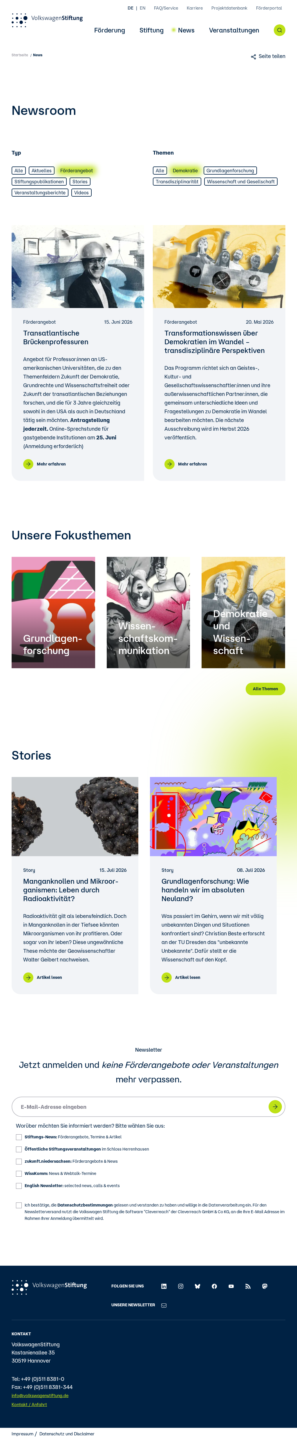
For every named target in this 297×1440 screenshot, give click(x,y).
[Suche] (279, 30)
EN (142, 8)
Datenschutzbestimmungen (85, 1205)
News (186, 30)
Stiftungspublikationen (39, 181)
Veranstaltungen (234, 30)
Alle (19, 170)
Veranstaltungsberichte (40, 192)
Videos (81, 192)
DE (130, 8)
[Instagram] (180, 1286)
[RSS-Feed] (247, 1286)
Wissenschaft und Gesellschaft (241, 181)
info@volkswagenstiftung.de (40, 1395)
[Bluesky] (197, 1286)
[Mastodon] (264, 1286)
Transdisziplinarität (177, 181)
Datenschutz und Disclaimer (67, 1433)
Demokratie (185, 170)
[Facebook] (214, 1286)
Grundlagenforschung (230, 170)
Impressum (22, 1433)
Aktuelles (42, 170)
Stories (80, 181)
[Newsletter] (163, 1305)
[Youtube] (231, 1286)
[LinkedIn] (163, 1286)
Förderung (109, 30)
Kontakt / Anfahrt (29, 1404)
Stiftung (152, 30)
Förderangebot (76, 170)
